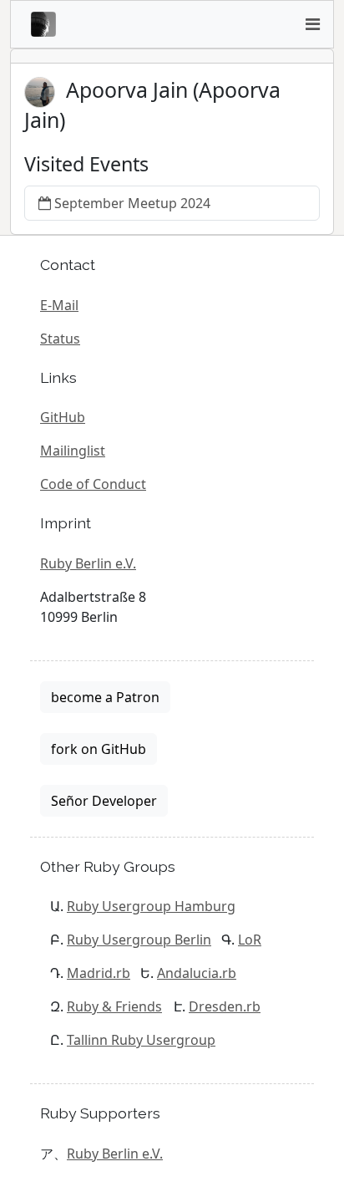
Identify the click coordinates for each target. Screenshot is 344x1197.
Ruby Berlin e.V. (88, 563)
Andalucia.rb (196, 973)
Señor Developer (104, 801)
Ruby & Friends (114, 1006)
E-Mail (59, 305)
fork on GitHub (98, 749)
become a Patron (105, 697)
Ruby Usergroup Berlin (139, 939)
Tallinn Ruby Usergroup (141, 1040)
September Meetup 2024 (132, 203)
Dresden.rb (225, 1006)
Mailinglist (72, 450)
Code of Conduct (93, 484)
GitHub (62, 417)
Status (60, 338)
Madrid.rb (98, 973)
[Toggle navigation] (312, 24)
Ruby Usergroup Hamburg (151, 906)
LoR (249, 939)
